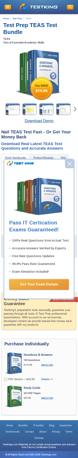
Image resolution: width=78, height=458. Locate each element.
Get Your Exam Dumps (39, 284)
